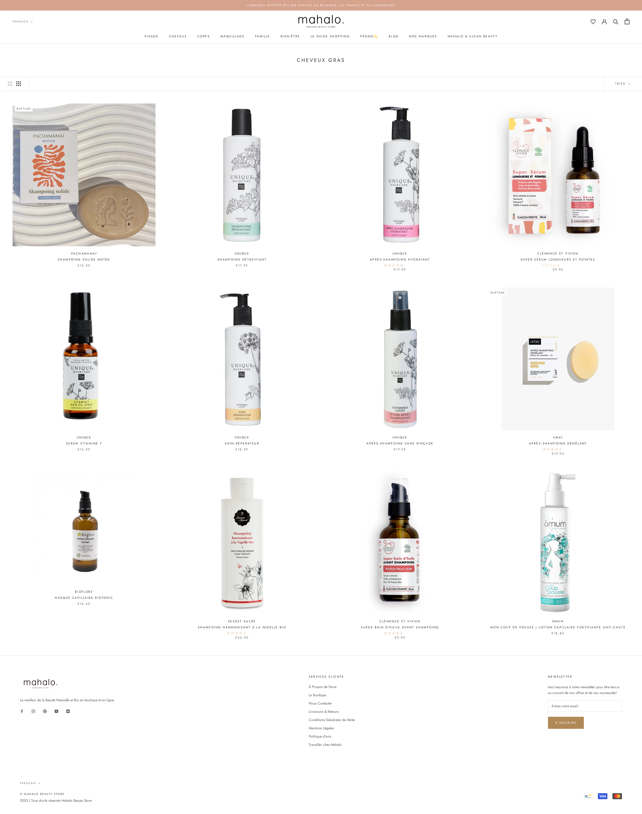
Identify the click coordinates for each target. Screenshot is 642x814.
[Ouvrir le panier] (627, 21)
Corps (203, 36)
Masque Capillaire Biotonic (84, 598)
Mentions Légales (321, 728)
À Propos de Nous (323, 686)
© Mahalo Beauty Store (42, 794)
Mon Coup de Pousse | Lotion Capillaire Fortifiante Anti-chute (558, 627)
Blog (394, 36)
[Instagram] (33, 711)
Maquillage (232, 36)
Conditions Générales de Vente (332, 719)
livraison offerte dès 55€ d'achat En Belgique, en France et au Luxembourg (321, 5)
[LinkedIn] (68, 711)
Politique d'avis (320, 736)
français (20, 21)
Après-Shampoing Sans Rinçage (399, 443)
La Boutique (317, 694)
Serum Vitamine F (84, 443)
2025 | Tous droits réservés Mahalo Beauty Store (56, 800)
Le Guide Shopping (330, 36)
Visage (151, 36)
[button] (394, 265)
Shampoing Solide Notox (84, 259)
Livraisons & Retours (324, 711)
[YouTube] (56, 711)
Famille (262, 36)
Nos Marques (423, 36)
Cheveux (178, 36)
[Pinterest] (45, 711)
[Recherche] (615, 21)
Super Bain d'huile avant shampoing (400, 627)
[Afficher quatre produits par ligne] (18, 83)
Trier (621, 83)
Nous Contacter (320, 703)
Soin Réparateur (242, 443)
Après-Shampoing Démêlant (558, 443)
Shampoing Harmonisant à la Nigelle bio (242, 627)
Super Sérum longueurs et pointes (558, 259)
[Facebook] (22, 711)
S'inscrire (566, 723)
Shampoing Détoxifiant (242, 259)
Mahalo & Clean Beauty (473, 36)
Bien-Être (290, 36)
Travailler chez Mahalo (325, 744)
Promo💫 (369, 36)
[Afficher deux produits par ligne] (10, 83)
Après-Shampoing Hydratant (400, 259)
